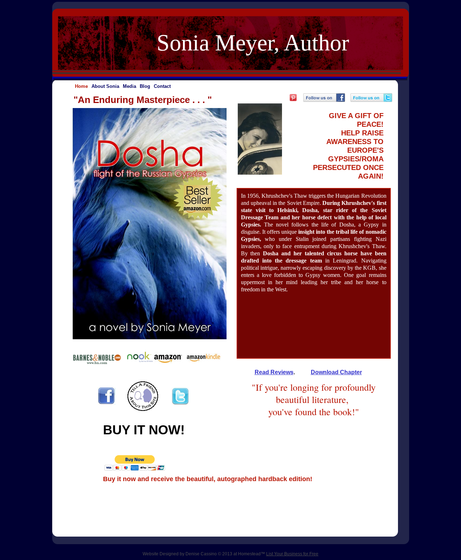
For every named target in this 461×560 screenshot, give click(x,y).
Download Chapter (336, 372)
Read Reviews (274, 372)
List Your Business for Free (292, 553)
